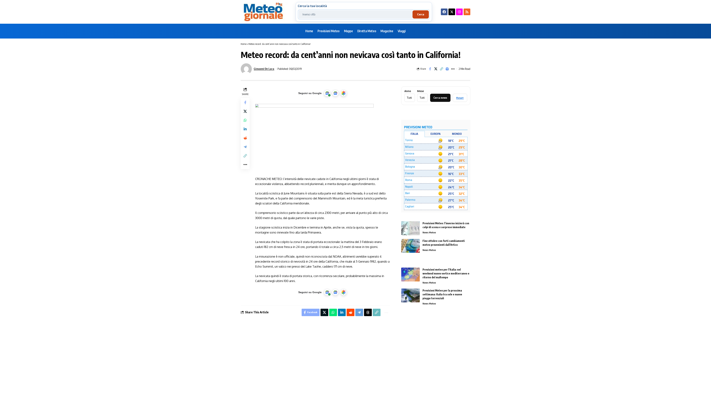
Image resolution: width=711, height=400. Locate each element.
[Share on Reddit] (245, 138)
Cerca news (440, 97)
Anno (407, 91)
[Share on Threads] (368, 312)
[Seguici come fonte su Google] (327, 93)
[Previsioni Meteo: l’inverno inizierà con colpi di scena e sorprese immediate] (410, 228)
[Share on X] (435, 69)
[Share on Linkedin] (245, 129)
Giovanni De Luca (264, 68)
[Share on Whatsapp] (245, 120)
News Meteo (429, 232)
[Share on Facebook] (430, 69)
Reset (460, 97)
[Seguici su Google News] (335, 93)
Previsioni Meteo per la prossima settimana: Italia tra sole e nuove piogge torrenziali (442, 294)
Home (243, 43)
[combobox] (356, 14)
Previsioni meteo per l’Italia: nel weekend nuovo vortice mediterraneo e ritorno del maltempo (446, 273)
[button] (441, 69)
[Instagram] (459, 12)
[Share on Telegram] (245, 146)
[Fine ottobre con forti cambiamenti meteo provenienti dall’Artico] (410, 246)
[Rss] (467, 12)
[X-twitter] (451, 12)
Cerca (420, 14)
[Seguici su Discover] (343, 93)
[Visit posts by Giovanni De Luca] (246, 68)
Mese (420, 91)
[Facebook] (444, 12)
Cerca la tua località (312, 6)
